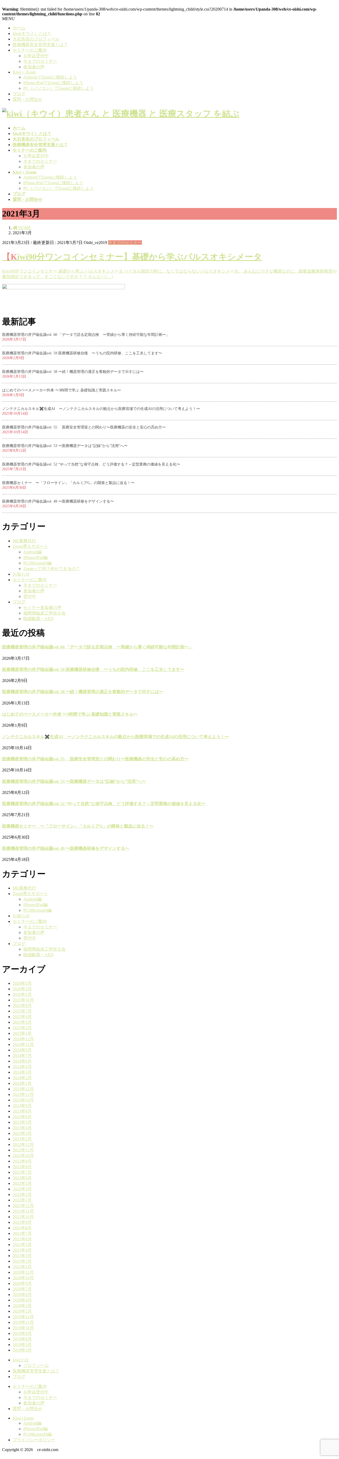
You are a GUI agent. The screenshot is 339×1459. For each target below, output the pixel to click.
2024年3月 (22, 1072)
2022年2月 (22, 1194)
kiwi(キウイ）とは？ (32, 33)
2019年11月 (23, 1322)
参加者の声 (33, 67)
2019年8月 (22, 1333)
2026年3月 (22, 983)
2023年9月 (22, 1105)
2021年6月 (22, 1239)
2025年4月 (22, 1022)
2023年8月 (22, 1111)
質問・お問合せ (27, 99)
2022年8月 (22, 1166)
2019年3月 (22, 1350)
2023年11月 (23, 1094)
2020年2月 (22, 1311)
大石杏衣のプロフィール (36, 39)
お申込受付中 (36, 55)
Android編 (32, 552)
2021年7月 (22, 1233)
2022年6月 (22, 1178)
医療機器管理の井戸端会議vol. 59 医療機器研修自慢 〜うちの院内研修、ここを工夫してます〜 (82, 353)
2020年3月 (22, 1305)
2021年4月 (22, 1250)
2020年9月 (22, 1283)
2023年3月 (22, 1133)
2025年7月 (22, 1011)
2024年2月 (22, 1078)
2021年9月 (22, 1222)
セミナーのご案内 (30, 50)
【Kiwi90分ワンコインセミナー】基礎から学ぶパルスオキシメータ (132, 256)
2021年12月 (23, 1205)
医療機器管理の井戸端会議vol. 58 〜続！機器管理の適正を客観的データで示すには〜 (73, 372)
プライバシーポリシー (34, 1440)
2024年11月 (23, 1044)
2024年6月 (22, 1061)
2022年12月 (23, 1144)
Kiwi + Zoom (24, 72)
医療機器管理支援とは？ (36, 1371)
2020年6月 (22, 1294)
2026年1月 (22, 994)
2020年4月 (22, 1300)
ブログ (19, 94)
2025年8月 (22, 1005)
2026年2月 (22, 989)
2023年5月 (22, 1122)
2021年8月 (22, 1228)
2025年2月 (22, 1028)
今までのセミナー (40, 61)
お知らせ (21, 574)
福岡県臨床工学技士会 (44, 613)
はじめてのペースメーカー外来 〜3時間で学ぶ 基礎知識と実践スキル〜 (61, 390)
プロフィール (36, 1365)
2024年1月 (22, 1083)
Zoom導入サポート (30, 546)
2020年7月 (22, 1289)
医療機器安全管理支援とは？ (40, 44)
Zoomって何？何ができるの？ (51, 568)
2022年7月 (22, 1172)
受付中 (29, 596)
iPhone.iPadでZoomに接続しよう (53, 82)
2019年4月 (22, 1344)
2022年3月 (22, 1189)
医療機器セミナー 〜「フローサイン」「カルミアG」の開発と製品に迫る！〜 (68, 483)
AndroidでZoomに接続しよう (50, 77)
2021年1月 (22, 1266)
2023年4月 (22, 1128)
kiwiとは (21, 1360)
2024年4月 (22, 1066)
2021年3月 (22, 1255)
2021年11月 (23, 1211)
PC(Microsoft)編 (37, 563)
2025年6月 (22, 1016)
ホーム (19, 28)
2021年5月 (22, 1244)
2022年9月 (22, 1161)
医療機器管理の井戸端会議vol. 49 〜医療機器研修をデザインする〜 (58, 501)
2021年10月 (23, 1216)
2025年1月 (22, 1033)
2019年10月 (23, 1328)
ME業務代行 (24, 541)
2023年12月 (23, 1089)
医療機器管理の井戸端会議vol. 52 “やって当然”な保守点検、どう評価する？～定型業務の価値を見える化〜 (91, 464)
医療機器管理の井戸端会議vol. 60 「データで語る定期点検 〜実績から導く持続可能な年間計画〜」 (86, 335)
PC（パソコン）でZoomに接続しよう (58, 88)
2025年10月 (23, 1000)
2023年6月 (22, 1116)
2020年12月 (23, 1272)
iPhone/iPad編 (35, 557)
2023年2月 (22, 1139)
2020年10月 (23, 1278)
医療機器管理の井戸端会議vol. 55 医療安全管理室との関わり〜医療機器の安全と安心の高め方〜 (84, 427)
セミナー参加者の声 (42, 607)
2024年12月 (23, 1039)
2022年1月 (22, 1200)
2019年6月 (22, 1339)
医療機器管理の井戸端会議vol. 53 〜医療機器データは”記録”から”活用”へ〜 (65, 446)
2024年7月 (22, 1055)
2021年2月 (22, 1261)
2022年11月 (23, 1150)
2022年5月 (22, 1183)
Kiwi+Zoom (23, 1418)
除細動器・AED (38, 618)
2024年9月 (22, 1050)
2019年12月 (23, 1317)
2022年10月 (23, 1155)
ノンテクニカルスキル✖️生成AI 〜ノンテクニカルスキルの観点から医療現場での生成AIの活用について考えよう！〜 (101, 409)
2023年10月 (23, 1100)
